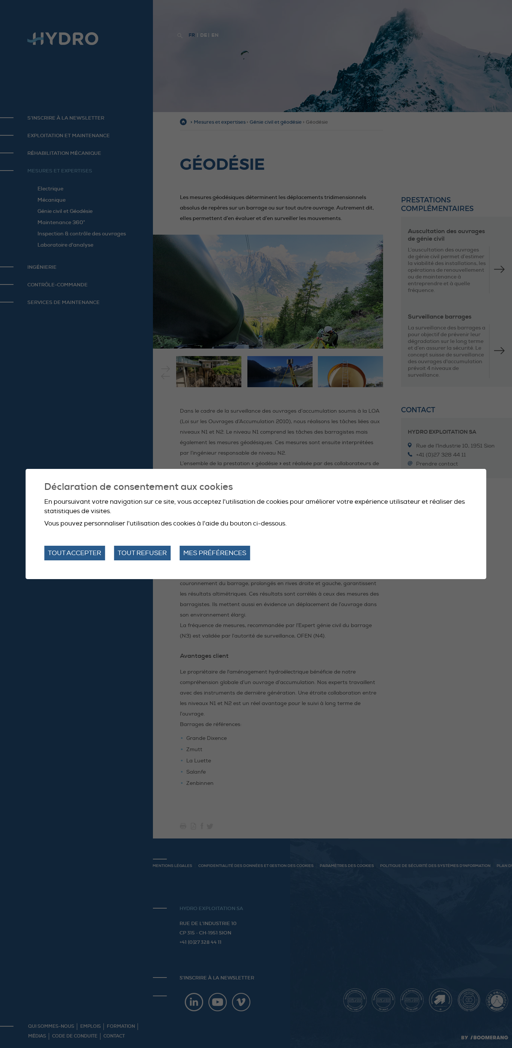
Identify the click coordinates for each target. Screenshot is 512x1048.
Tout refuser (142, 553)
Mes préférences (214, 553)
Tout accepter (74, 553)
